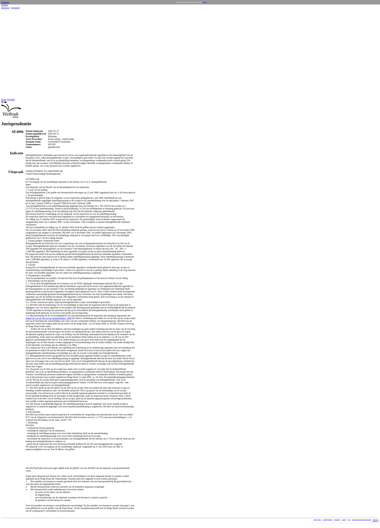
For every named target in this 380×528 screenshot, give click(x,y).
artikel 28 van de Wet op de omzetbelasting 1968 (49, 318)
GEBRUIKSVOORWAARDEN (361, 520)
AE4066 (11, 99)
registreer (15, 8)
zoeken (4, 5)
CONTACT (375, 521)
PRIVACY (376, 520)
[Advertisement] (10, 53)
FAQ (349, 520)
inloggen (5, 8)
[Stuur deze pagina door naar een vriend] (5, 102)
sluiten (205, 2)
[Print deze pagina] (2, 102)
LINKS (344, 520)
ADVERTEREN (327, 520)
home (3, 99)
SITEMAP (337, 520)
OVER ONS (317, 520)
